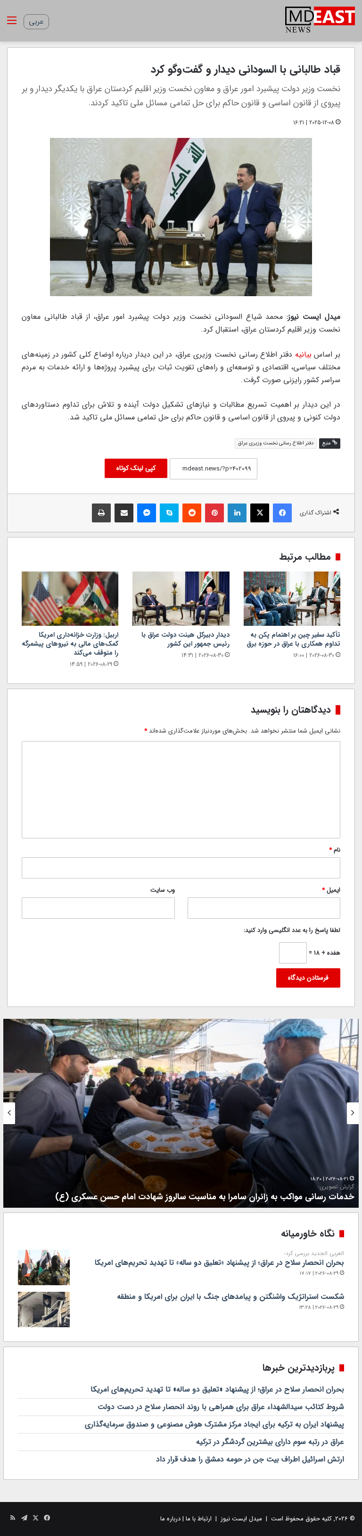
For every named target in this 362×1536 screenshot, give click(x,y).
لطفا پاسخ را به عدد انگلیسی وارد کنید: (292, 930)
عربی (36, 21)
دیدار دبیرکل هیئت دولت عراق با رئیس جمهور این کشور (185, 639)
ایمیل (331, 890)
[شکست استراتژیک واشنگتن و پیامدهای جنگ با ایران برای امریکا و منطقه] (44, 1309)
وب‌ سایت (162, 890)
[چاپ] (101, 512)
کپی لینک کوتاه (136, 468)
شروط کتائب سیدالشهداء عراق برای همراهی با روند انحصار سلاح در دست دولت (221, 1407)
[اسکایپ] (169, 512)
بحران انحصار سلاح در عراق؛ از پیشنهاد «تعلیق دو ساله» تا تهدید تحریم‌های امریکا (219, 1259)
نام (334, 850)
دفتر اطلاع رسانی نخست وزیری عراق (275, 443)
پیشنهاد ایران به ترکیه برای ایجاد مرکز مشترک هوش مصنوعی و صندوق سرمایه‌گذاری (214, 1424)
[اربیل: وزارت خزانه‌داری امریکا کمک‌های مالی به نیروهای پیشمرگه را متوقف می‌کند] (70, 599)
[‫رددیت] (191, 512)
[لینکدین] (237, 512)
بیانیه (303, 354)
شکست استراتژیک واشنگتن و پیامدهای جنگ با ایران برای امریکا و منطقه (230, 1297)
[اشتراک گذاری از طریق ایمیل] (124, 512)
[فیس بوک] (282, 512)
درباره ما (170, 1519)
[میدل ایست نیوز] (320, 21)
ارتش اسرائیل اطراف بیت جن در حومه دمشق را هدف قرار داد (250, 1459)
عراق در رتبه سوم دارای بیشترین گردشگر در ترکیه (270, 1442)
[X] (259, 512)
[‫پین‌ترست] (214, 512)
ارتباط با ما (199, 1519)
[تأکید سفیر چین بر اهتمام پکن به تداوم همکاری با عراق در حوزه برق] (292, 599)
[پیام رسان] (146, 512)
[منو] (11, 24)
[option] (181, 1113)
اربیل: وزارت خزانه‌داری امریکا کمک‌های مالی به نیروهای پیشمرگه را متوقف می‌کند (70, 644)
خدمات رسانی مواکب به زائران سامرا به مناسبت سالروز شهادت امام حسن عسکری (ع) (204, 1193)
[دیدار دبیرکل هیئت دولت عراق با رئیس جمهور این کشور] (180, 599)
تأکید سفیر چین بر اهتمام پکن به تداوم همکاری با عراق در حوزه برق (293, 639)
